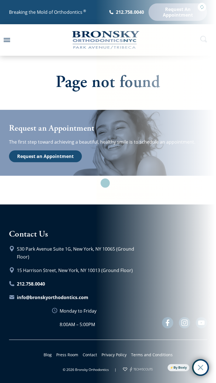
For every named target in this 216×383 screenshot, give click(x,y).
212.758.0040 (31, 284)
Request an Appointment (45, 156)
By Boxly (180, 367)
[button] (7, 40)
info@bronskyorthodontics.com (52, 297)
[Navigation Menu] (7, 40)
